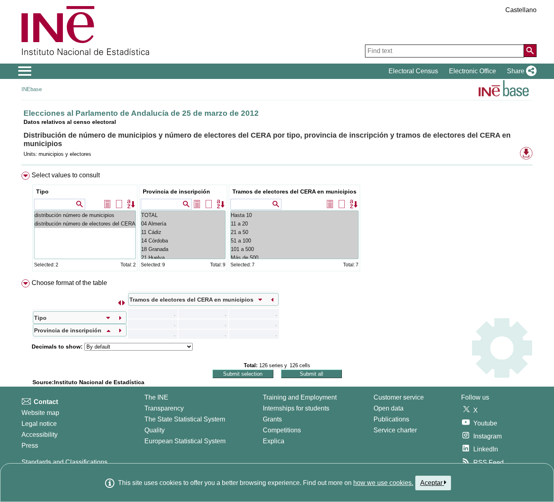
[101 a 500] (294, 249)
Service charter (395, 430)
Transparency (164, 408)
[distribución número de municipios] (84, 215)
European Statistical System (184, 441)
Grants (272, 419)
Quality (154, 430)
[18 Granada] (183, 249)
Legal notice (39, 423)
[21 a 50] (294, 232)
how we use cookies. (383, 482)
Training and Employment (300, 397)
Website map (40, 412)
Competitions (282, 430)
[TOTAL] (183, 215)
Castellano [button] (521, 9)
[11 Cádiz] (183, 232)
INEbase (31, 89)
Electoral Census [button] (413, 71)
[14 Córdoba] (183, 240)
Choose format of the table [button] (69, 282)
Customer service (399, 397)
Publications (391, 419)
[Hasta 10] (294, 215)
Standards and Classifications (64, 462)
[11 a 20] (294, 223)
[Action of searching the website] (530, 50)
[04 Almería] (183, 223)
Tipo (42, 191)
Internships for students (296, 408)
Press (29, 445)
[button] (520, 71)
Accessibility (39, 434)
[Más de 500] (294, 257)
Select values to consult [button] (66, 175)
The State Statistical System (184, 419)
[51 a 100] (294, 240)
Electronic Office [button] (472, 71)
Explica (273, 441)
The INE (156, 397)
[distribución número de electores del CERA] (84, 223)
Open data (389, 408)
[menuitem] (277, 223)
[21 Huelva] (183, 257)
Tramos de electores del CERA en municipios (294, 191)
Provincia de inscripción (176, 191)
